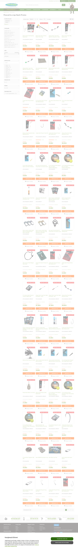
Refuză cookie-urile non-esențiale (62, 542)
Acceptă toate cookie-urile (62, 538)
